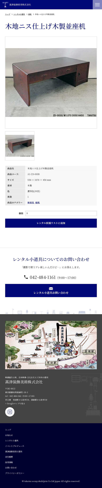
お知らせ (9, 435)
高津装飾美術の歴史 (13, 451)
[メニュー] (97, 4)
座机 (30, 14)
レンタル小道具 (19, 14)
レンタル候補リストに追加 (51, 223)
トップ (7, 14)
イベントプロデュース (14, 446)
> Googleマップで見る (15, 403)
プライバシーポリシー (14, 473)
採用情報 (9, 462)
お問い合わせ (11, 467)
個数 (21, 213)
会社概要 (9, 456)
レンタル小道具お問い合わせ (50, 293)
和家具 (30, 202)
